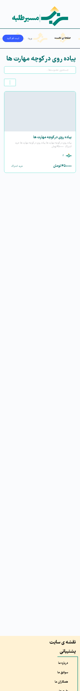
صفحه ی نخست (62, 38)
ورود (30, 38)
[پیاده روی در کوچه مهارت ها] (40, 111)
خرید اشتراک (17, 166)
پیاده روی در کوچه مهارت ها (52, 137)
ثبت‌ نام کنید (13, 38)
